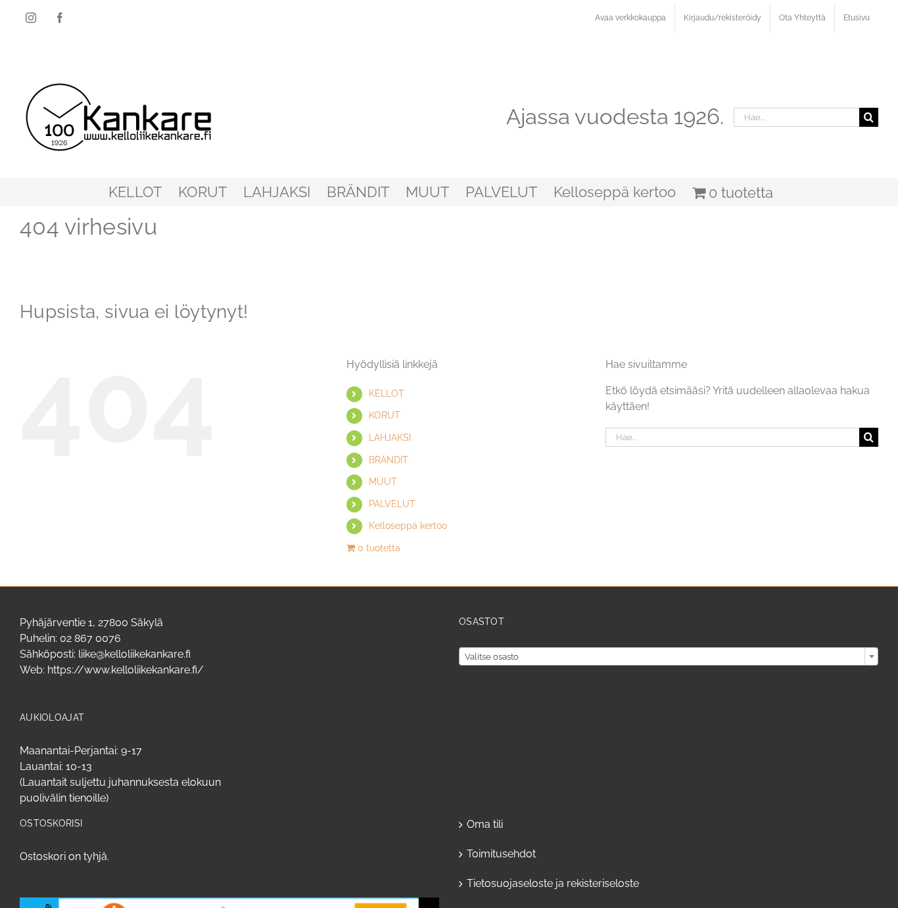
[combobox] (668, 656)
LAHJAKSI (390, 437)
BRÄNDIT (388, 460)
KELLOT (386, 393)
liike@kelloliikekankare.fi (134, 654)
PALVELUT (392, 504)
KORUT (384, 415)
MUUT (383, 481)
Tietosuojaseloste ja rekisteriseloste (553, 883)
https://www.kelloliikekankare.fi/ (125, 670)
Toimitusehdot (501, 854)
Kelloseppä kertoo (408, 525)
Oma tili (485, 824)
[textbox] (669, 657)
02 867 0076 (90, 638)
